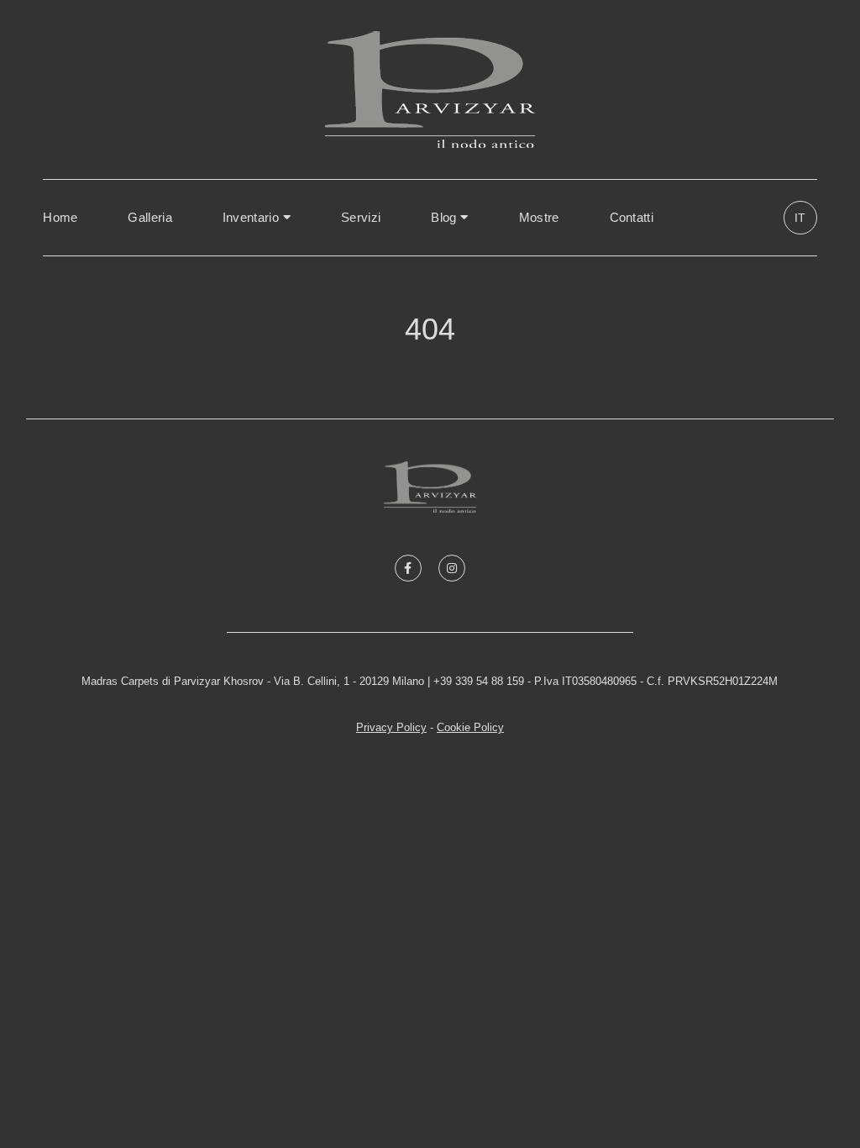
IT (799, 217)
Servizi (360, 217)
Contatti (631, 217)
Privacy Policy (391, 727)
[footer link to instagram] (451, 568)
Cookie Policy (470, 727)
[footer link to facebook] (408, 568)
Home (60, 217)
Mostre (539, 217)
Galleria (149, 217)
